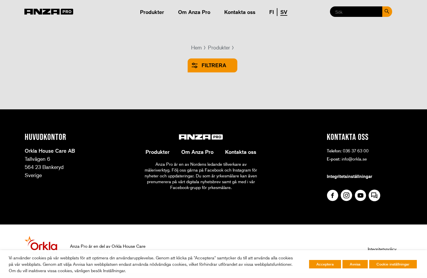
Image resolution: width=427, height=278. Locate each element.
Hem (196, 47)
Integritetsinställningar (349, 176)
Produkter (152, 12)
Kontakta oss (239, 12)
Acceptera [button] (325, 264)
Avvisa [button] (355, 264)
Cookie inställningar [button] (393, 264)
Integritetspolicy (382, 249)
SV (283, 12)
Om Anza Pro (194, 12)
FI (271, 12)
